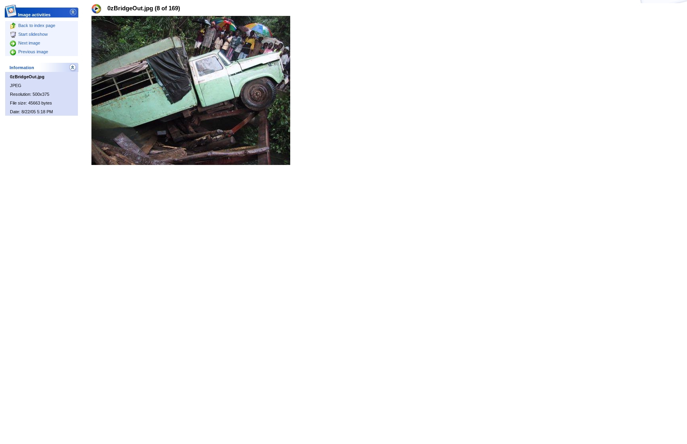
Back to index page (36, 25)
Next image (29, 43)
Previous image (33, 51)
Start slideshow (33, 34)
